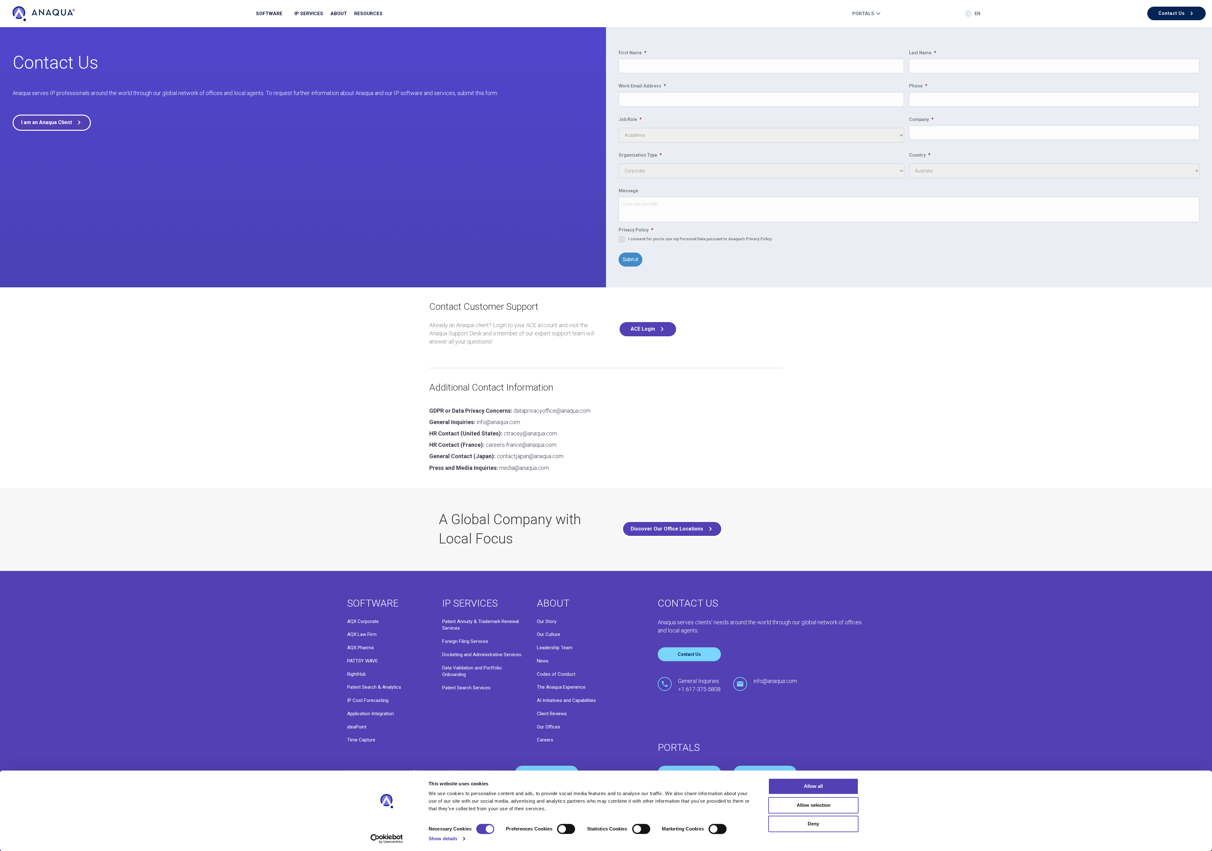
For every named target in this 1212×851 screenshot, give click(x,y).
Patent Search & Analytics (374, 687)
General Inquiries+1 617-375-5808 (699, 685)
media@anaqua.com (524, 467)
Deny (813, 823)
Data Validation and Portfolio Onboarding (472, 671)
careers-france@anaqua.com (521, 444)
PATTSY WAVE (362, 661)
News (543, 661)
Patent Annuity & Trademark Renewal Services (480, 625)
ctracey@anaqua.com (530, 433)
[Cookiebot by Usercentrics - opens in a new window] (386, 838)
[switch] (566, 829)
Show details (443, 838)
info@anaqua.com (498, 422)
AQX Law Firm (362, 634)
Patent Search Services (466, 688)
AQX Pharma (360, 647)
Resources (368, 13)
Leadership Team (555, 647)
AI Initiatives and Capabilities (566, 700)
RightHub (356, 674)
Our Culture (548, 634)
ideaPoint (356, 727)
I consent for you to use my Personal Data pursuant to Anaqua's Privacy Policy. (700, 239)
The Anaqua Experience (561, 687)
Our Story (546, 621)
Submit (630, 259)
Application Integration (370, 713)
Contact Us (689, 654)
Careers (545, 740)
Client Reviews (552, 713)
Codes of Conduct (556, 674)
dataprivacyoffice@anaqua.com (552, 410)
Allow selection (813, 805)
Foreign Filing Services (465, 641)
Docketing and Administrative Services (481, 654)
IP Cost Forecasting (368, 700)
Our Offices (548, 727)
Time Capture (361, 740)
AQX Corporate (363, 621)
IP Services (308, 13)
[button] (1176, 13)
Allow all (813, 786)
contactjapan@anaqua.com (530, 456)
